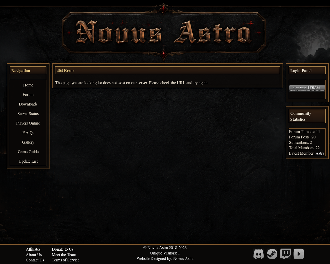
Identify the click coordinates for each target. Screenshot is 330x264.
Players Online (28, 123)
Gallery (28, 142)
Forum (28, 94)
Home (28, 84)
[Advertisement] (165, 207)
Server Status (28, 113)
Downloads (28, 104)
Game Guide (28, 151)
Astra (320, 153)
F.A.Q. (28, 132)
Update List (28, 161)
